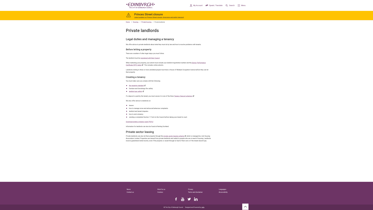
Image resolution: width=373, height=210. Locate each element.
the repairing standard (136, 86)
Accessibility (223, 192)
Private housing (146, 22)
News (129, 189)
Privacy (190, 189)
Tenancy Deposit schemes (183, 96)
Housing (135, 22)
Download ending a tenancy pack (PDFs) (139, 122)
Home (128, 22)
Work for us (161, 189)
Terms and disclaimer (195, 192)
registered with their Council (150, 58)
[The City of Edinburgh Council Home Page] (140, 5)
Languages (222, 189)
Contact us (130, 192)
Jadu (202, 207)
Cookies (160, 192)
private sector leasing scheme (173, 136)
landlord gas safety (135, 91)
